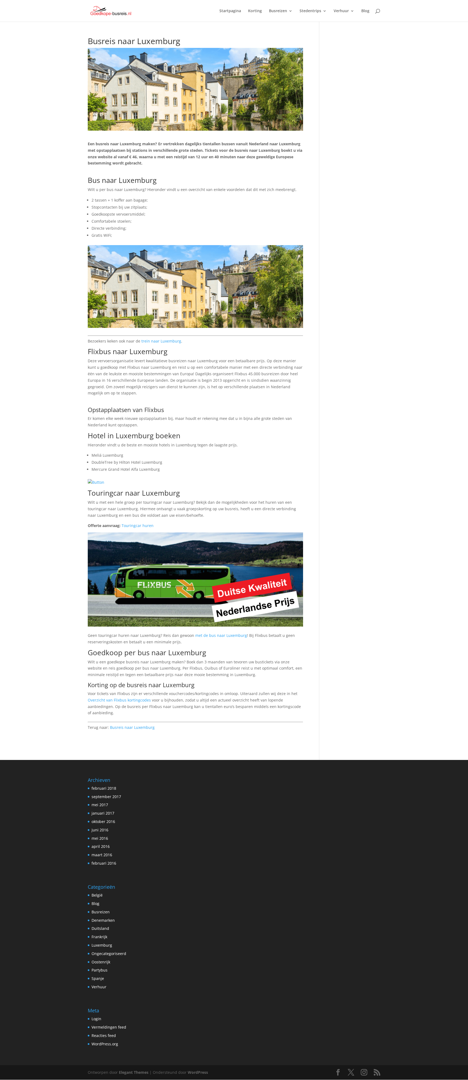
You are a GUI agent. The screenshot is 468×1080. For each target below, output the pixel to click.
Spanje (98, 978)
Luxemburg (102, 945)
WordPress (198, 1072)
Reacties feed (104, 1035)
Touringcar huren (138, 525)
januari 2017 (103, 813)
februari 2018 (104, 788)
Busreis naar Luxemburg (132, 727)
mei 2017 (100, 804)
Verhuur (341, 11)
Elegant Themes (133, 1072)
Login (96, 1018)
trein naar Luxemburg (161, 341)
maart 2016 (102, 854)
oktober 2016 (103, 821)
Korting (255, 11)
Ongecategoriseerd (109, 953)
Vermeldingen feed (109, 1027)
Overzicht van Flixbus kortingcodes (119, 700)
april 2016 (101, 846)
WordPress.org (105, 1043)
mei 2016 (100, 838)
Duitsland (100, 928)
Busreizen (278, 11)
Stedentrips (310, 11)
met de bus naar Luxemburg (221, 635)
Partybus (100, 970)
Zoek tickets (98, 173)
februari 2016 (104, 863)
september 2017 (106, 796)
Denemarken (103, 920)
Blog (365, 11)
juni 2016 (100, 829)
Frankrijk (99, 936)
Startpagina (230, 11)
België (97, 895)
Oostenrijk (101, 961)
